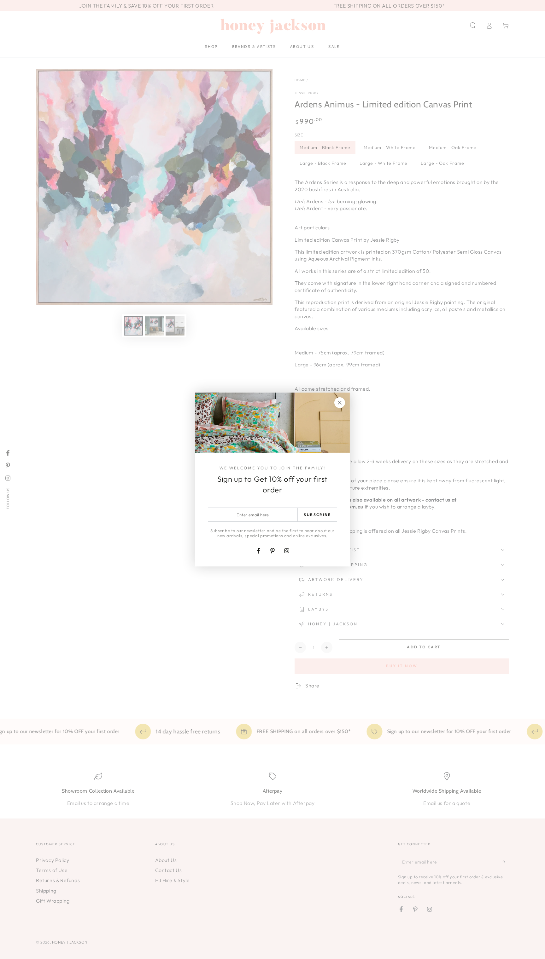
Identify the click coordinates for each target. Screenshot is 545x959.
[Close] (340, 403)
